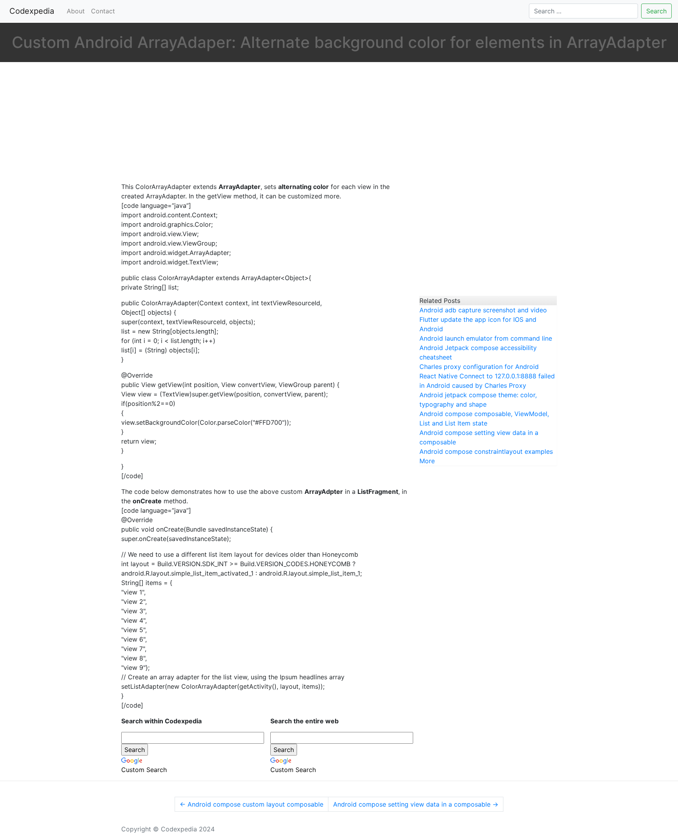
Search (656, 11)
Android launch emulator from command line (485, 338)
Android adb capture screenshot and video (483, 310)
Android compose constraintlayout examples (486, 451)
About (76, 11)
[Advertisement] (264, 123)
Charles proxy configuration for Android (479, 366)
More (427, 461)
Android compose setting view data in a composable (415, 804)
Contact (103, 11)
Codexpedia (33, 11)
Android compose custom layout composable (251, 804)
